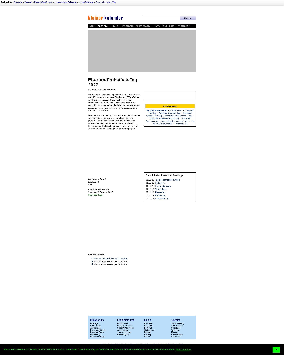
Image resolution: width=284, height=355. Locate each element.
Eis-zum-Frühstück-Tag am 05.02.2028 (110, 259)
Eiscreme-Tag (176, 110)
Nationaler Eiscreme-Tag (169, 113)
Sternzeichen (177, 326)
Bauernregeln (123, 334)
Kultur (147, 320)
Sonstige (175, 320)
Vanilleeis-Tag (181, 124)
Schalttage (175, 328)
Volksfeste (175, 337)
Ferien (116, 25)
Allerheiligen (160, 189)
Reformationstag (163, 186)
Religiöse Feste (97, 332)
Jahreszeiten (122, 330)
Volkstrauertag (161, 198)
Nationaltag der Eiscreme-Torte (175, 121)
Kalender (28, 2)
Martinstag (160, 195)
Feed (157, 25)
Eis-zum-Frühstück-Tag (106, 2)
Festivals (148, 328)
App (171, 25)
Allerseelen (160, 192)
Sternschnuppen (124, 332)
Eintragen (184, 25)
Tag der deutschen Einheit (167, 180)
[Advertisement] (142, 51)
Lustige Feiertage (85, 2)
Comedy (147, 334)
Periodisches (97, 320)
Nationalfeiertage (97, 337)
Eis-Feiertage (170, 106)
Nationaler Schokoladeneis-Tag (178, 116)
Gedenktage (95, 326)
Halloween (160, 183)
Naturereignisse (125, 320)
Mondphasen (122, 323)
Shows (147, 337)
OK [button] (276, 349)
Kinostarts (148, 326)
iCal (164, 25)
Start (92, 25)
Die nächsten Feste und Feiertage (164, 175)
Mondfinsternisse (124, 326)
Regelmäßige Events (43, 2)
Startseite (18, 2)
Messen (174, 332)
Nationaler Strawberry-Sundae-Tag (164, 118)
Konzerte (148, 323)
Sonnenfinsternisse (125, 328)
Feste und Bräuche (98, 330)
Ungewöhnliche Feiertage (65, 2)
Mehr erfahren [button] (183, 349)
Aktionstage (142, 25)
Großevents (149, 330)
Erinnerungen (177, 334)
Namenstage (95, 334)
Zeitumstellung (177, 323)
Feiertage (127, 25)
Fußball (147, 332)
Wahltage (175, 330)
